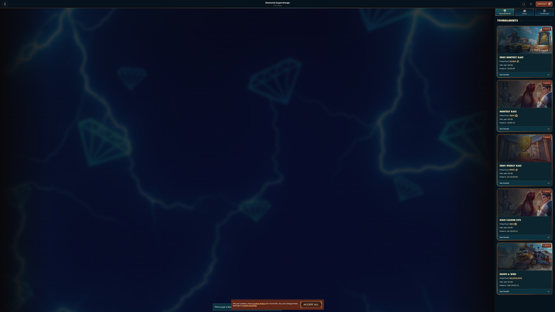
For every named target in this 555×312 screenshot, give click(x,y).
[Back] (5, 4)
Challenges (544, 13)
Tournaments (505, 13)
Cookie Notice (259, 303)
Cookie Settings (249, 306)
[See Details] (548, 75)
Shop (524, 13)
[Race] (530, 4)
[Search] (523, 4)
